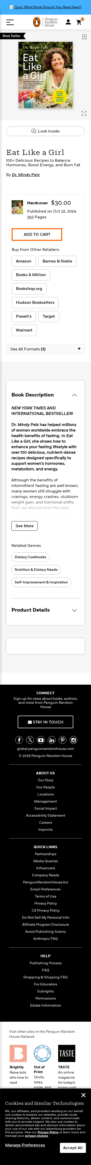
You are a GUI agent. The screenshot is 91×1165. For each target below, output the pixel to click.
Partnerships (45, 854)
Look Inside (48, 131)
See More (25, 526)
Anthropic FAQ (45, 938)
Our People (45, 787)
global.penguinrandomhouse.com (45, 748)
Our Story (45, 780)
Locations (45, 794)
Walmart (24, 330)
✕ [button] (83, 1095)
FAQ (45, 970)
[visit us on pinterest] (62, 740)
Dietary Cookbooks (30, 557)
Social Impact (45, 808)
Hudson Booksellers (35, 302)
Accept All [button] (73, 1148)
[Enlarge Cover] (83, 113)
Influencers (45, 868)
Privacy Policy (45, 903)
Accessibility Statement (45, 815)
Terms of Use (45, 896)
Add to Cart (37, 234)
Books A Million (31, 275)
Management (45, 801)
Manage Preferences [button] (25, 1145)
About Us (45, 773)
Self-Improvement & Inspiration (41, 582)
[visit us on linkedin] (52, 740)
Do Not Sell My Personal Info (45, 917)
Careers (45, 822)
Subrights (45, 991)
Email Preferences (45, 889)
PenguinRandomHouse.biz (45, 882)
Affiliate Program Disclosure (45, 924)
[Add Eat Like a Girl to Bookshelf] (84, 37)
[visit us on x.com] (30, 740)
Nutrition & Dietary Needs (36, 569)
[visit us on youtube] (41, 740)
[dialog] (45, 1127)
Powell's (24, 316)
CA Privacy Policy (46, 910)
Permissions (45, 998)
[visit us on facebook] (19, 740)
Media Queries (45, 861)
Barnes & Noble (57, 261)
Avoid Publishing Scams (45, 931)
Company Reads (45, 875)
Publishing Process (46, 963)
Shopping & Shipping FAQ (45, 977)
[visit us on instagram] (73, 740)
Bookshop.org (29, 288)
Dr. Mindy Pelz (26, 175)
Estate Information (45, 1005)
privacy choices (36, 1136)
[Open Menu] (10, 22)
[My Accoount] (68, 22)
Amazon (23, 261)
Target (49, 316)
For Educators (45, 984)
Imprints (45, 829)
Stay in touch (47, 722)
